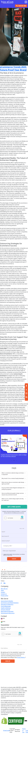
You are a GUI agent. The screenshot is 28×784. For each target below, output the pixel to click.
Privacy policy (4, 595)
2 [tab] (14, 460)
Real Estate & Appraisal (7, 611)
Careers (3, 592)
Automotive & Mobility (7, 601)
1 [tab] (12, 460)
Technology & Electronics (8, 613)
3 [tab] (16, 460)
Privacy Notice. (21, 657)
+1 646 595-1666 (21, 6)
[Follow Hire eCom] (1, 583)
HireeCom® (6, 730)
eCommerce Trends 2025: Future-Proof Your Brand (13, 68)
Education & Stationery (7, 604)
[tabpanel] (14, 446)
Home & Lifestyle (5, 609)
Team (2, 590)
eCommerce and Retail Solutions (10, 603)
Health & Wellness (6, 608)
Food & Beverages (6, 606)
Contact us (4, 594)
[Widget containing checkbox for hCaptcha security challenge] (14, 522)
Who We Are (4, 589)
